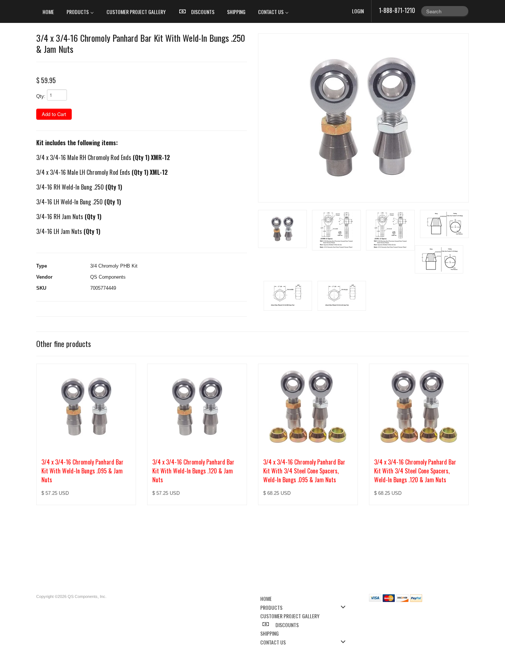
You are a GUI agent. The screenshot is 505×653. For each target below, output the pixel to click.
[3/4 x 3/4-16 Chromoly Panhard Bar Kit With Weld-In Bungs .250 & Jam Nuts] (363, 118)
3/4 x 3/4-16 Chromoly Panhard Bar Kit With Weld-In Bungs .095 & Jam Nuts (82, 471)
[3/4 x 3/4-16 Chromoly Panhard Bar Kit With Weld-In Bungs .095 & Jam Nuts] (86, 406)
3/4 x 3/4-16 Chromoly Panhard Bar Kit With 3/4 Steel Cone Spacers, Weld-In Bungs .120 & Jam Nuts (415, 471)
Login (358, 11)
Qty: (40, 96)
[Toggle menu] (345, 607)
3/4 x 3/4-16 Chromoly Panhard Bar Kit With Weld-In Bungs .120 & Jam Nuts (193, 471)
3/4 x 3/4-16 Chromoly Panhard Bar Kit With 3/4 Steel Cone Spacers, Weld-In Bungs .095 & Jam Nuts (304, 471)
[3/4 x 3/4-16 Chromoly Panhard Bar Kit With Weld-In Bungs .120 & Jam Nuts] (197, 406)
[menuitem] (48, 11)
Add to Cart (54, 114)
